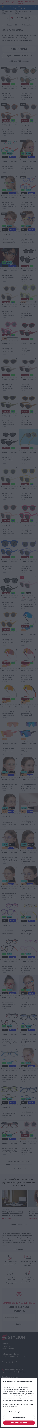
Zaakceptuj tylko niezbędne (19, 1412)
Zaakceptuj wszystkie (19, 1422)
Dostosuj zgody (19, 1417)
